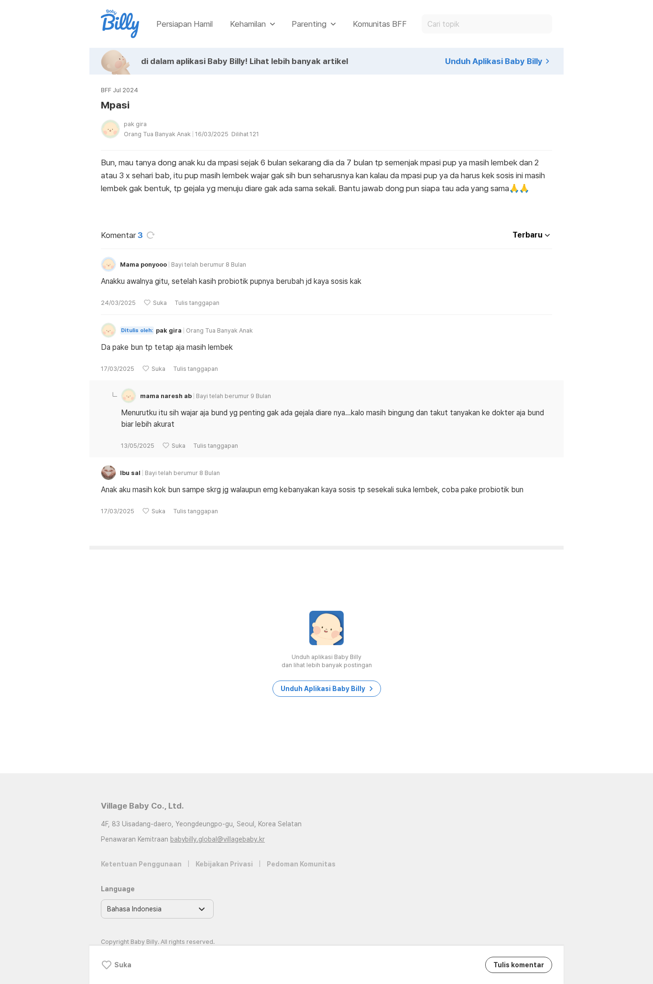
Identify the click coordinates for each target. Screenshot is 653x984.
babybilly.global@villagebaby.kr (217, 839)
